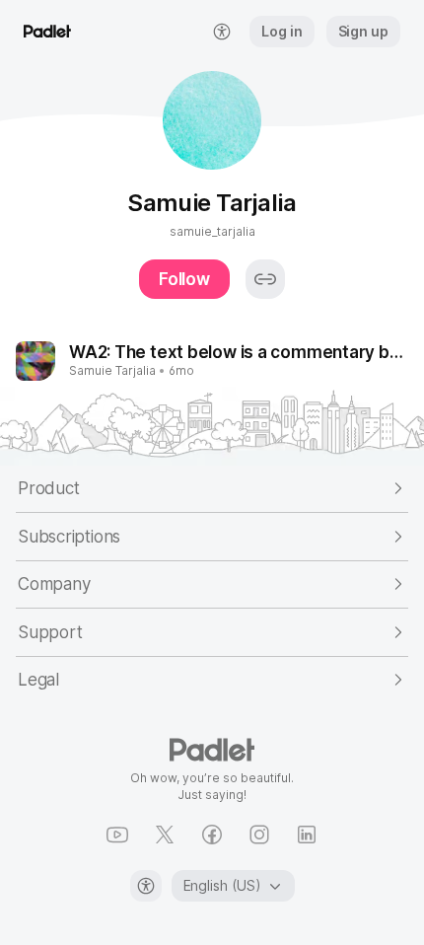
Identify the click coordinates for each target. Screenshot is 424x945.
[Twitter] (165, 834)
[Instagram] (259, 834)
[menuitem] (222, 31)
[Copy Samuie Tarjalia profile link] (265, 279)
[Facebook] (212, 834)
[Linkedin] (306, 834)
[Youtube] (117, 834)
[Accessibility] (146, 886)
